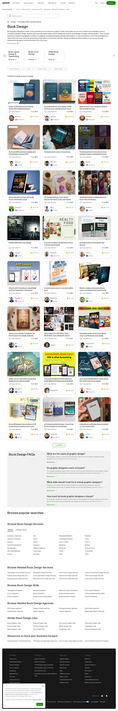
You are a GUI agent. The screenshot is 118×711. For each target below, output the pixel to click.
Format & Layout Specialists (42, 596)
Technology (37, 551)
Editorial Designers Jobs (93, 629)
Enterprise (13, 670)
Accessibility (95, 701)
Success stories (65, 662)
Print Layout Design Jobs (67, 623)
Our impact (88, 670)
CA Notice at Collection (64, 701)
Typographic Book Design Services (18, 572)
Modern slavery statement (93, 682)
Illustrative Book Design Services (44, 579)
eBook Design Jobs (65, 626)
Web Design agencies (92, 608)
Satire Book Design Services (68, 576)
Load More (59, 445)
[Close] (42, 686)
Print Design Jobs (39, 629)
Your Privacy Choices (81, 701)
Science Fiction (90, 548)
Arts (34, 536)
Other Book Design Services (94, 576)
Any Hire (12, 676)
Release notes (64, 682)
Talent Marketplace (15, 662)
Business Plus (14, 673)
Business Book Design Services (17, 579)
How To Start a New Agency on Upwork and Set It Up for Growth (72, 641)
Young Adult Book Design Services (44, 576)
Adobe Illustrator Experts (67, 596)
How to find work (40, 659)
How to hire (13, 659)
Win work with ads (40, 670)
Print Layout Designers (92, 590)
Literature (36, 545)
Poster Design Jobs (13, 626)
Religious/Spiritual (39, 548)
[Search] (96, 3)
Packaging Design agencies (68, 608)
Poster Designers (13, 596)
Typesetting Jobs (90, 626)
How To (87, 542)
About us (87, 659)
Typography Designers (14, 590)
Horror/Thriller (63, 542)
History (35, 542)
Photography (11, 548)
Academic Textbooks (14, 536)
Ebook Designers (38, 593)
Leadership (88, 662)
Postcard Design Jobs (40, 626)
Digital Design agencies (15, 611)
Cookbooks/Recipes (65, 539)
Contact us (88, 676)
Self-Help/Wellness (13, 551)
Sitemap (102, 701)
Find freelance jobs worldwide (44, 665)
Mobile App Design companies (94, 611)
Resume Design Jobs (40, 623)
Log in (102, 3)
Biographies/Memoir (65, 536)
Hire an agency (14, 667)
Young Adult (89, 551)
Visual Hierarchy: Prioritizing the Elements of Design (20, 641)
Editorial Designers (39, 590)
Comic (35, 539)
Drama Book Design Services (94, 579)
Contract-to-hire (15, 679)
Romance (62, 548)
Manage (39, 704)
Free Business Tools (66, 679)
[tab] (10, 530)
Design (13, 22)
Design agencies (38, 611)
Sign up (111, 3)
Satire (61, 554)
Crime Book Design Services (68, 579)
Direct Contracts (15, 682)
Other (87, 554)
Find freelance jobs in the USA (44, 667)
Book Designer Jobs (14, 623)
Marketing (62, 545)
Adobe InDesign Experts (67, 593)
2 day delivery (52, 111)
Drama (9, 554)
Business (88, 536)
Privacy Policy (51, 701)
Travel (61, 551)
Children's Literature (14, 539)
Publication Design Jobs (92, 623)
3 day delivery (52, 157)
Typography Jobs (64, 629)
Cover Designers (12, 593)
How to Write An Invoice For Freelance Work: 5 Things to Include (98, 641)
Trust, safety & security (92, 679)
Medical (87, 545)
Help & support (64, 659)
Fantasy (10, 542)
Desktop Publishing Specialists (95, 593)
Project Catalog (7, 9)
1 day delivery (16, 111)
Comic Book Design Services (68, 572)
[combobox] (15, 69)
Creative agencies (65, 611)
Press (86, 673)
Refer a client (64, 676)
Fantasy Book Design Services (17, 576)
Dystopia (36, 554)
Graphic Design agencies (41, 608)
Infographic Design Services (42, 572)
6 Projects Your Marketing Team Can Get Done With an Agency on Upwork (46, 641)
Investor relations (90, 665)
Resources (63, 667)
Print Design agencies (14, 608)
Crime (87, 539)
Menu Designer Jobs (14, 629)
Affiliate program (65, 673)
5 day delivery (51, 293)
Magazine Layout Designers (68, 590)
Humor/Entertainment (14, 545)
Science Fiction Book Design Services (97, 572)
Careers (87, 667)
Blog (61, 670)
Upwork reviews (65, 665)
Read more (51, 462)
